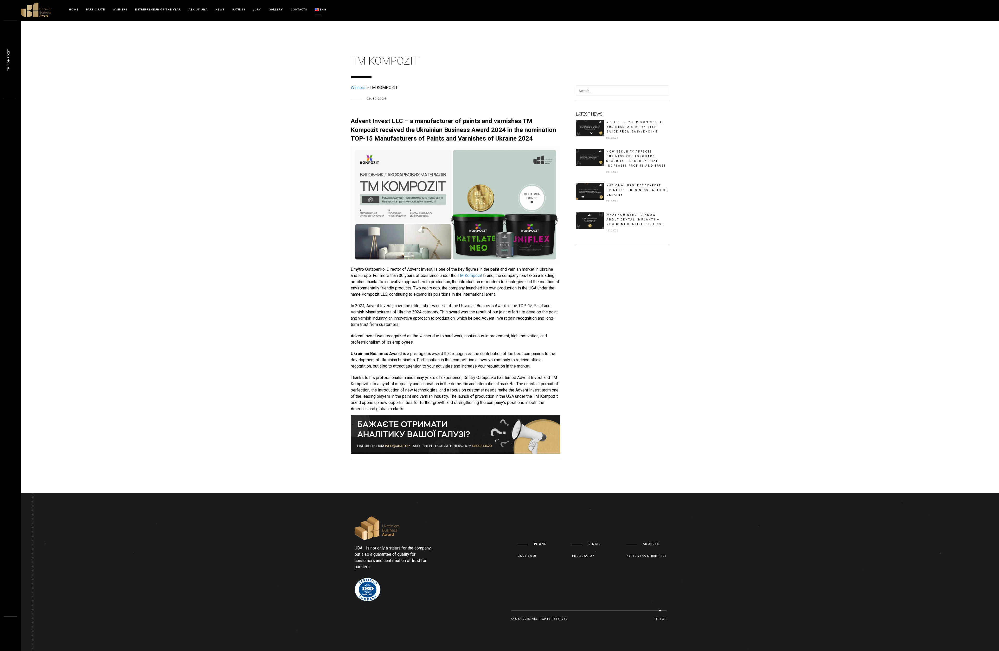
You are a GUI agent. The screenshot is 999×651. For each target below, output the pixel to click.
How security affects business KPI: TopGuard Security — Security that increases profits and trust (636, 158)
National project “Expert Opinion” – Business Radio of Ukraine (637, 190)
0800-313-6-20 (527, 556)
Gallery (276, 9)
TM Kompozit (470, 275)
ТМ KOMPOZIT (8, 60)
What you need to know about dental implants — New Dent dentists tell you (635, 219)
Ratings (239, 9)
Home (73, 9)
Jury (257, 9)
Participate (95, 9)
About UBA (198, 9)
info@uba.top (583, 556)
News (220, 9)
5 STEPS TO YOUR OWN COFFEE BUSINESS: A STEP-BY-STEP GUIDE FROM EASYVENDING (635, 127)
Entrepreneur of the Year (158, 9)
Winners (120, 9)
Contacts (299, 9)
